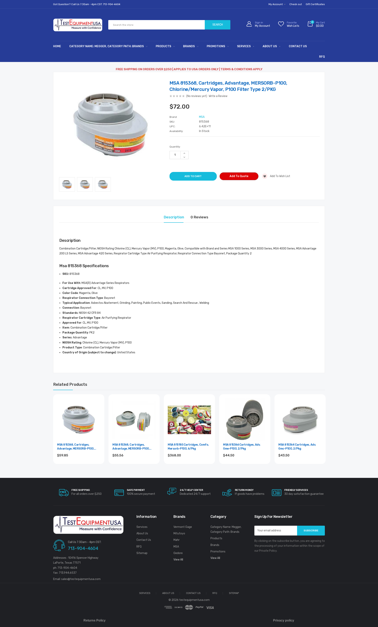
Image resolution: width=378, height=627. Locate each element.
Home (57, 46)
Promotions (216, 46)
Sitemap (141, 553)
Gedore (178, 553)
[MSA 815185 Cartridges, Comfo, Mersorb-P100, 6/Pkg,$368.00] (189, 419)
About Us (270, 46)
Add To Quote (239, 176)
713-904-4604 (83, 548)
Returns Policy (94, 620)
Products (163, 46)
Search (217, 24)
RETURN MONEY (244, 489)
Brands (189, 46)
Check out (295, 4)
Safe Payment (136, 489)
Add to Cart (78, 465)
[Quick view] (97, 418)
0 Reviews (199, 217)
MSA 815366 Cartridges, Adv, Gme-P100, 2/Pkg (241, 446)
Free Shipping (80, 489)
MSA (176, 546)
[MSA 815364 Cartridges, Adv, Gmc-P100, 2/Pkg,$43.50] (300, 419)
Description (174, 217)
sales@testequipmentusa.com (81, 579)
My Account (276, 4)
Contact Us (298, 46)
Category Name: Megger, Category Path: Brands (106, 46)
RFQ (322, 56)
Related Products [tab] (70, 384)
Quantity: (175, 146)
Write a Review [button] (218, 96)
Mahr (176, 540)
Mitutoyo (179, 533)
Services (244, 46)
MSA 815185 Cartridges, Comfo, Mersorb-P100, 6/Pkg (188, 446)
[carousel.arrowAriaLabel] (64, 493)
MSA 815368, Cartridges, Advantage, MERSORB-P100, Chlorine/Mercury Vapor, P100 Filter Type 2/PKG (76, 447)
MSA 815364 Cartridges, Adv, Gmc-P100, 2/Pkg (297, 446)
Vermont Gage (182, 527)
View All (178, 559)
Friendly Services (296, 489)
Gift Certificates (315, 4)
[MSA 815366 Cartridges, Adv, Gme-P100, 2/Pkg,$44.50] (244, 419)
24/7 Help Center (191, 489)
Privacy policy (283, 620)
